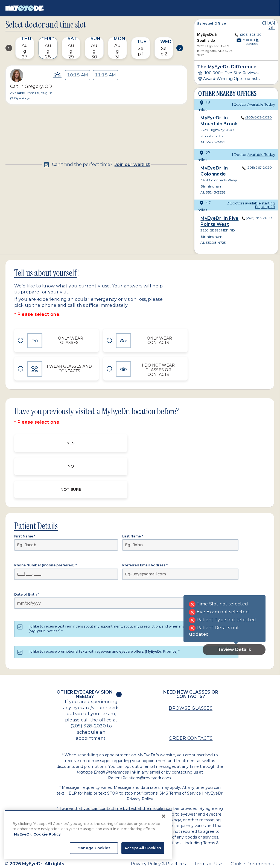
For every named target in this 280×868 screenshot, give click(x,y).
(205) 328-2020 (88, 726)
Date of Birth (26, 594)
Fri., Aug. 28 (265, 206)
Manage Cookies (93, 848)
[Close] (164, 816)
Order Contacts (190, 738)
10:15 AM (77, 75)
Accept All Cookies (142, 848)
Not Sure (70, 489)
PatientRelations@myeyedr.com (139, 777)
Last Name (132, 536)
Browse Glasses (190, 708)
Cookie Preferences (252, 863)
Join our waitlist (132, 164)
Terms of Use (208, 863)
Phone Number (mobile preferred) (45, 565)
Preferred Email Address (145, 565)
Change (268, 25)
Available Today (261, 104)
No (71, 466)
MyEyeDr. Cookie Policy (37, 834)
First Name (24, 536)
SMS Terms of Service (180, 793)
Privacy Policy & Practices (158, 863)
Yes (70, 443)
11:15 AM (105, 75)
